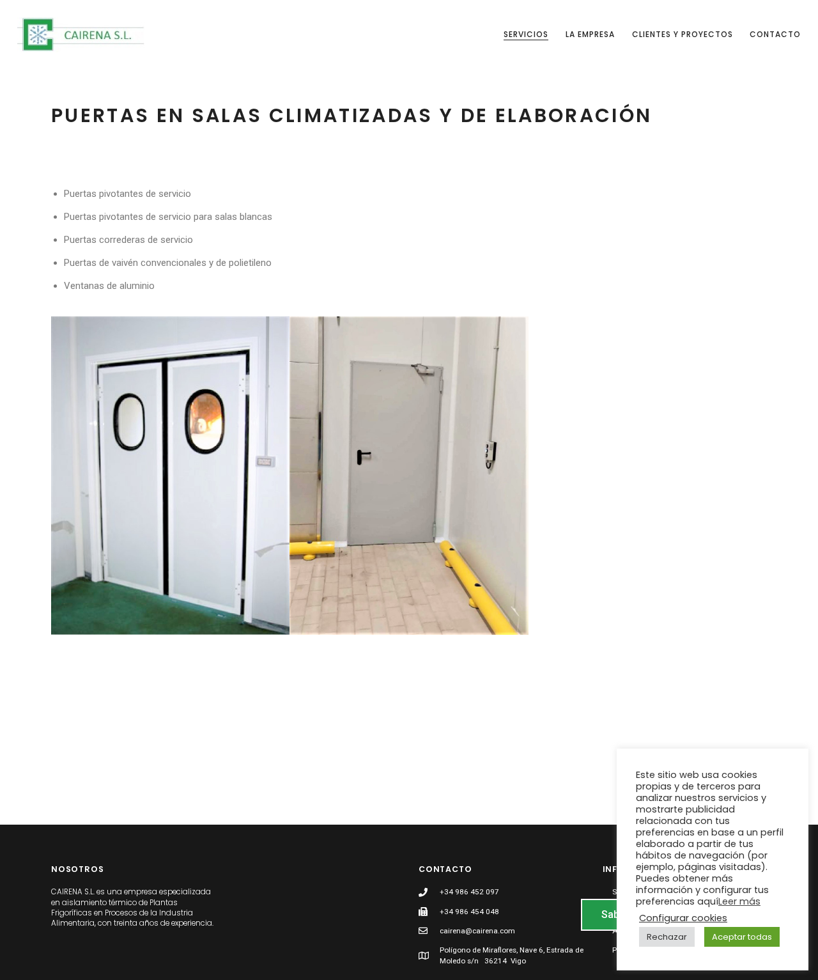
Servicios (526, 34)
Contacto (775, 34)
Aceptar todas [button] (742, 937)
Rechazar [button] (667, 937)
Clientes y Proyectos (682, 34)
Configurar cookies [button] (683, 918)
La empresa (590, 34)
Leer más (739, 901)
